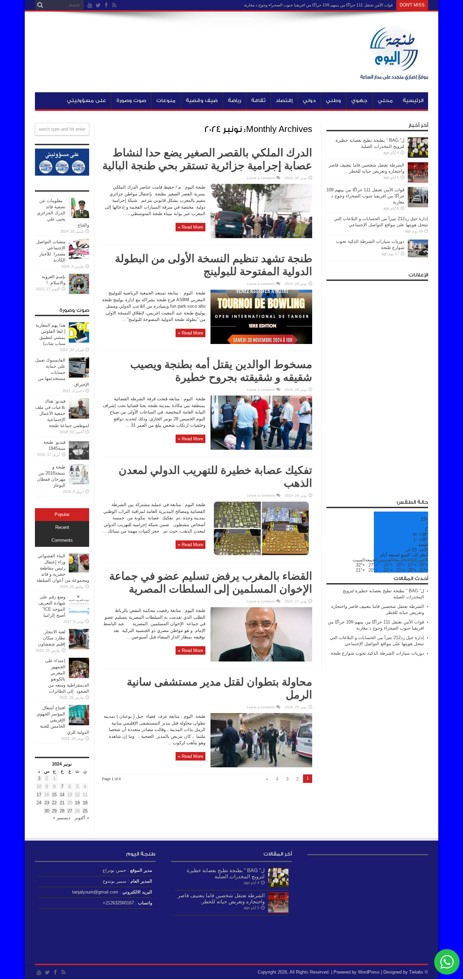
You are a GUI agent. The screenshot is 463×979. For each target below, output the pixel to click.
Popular (62, 514)
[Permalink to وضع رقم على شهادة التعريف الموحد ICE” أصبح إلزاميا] (79, 612)
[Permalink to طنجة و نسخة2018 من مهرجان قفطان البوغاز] (79, 482)
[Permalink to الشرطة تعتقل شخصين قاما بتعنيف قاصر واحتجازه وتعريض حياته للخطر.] (418, 181)
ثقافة (258, 100)
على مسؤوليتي (86, 100)
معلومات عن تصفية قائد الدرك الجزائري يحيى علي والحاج (63, 213)
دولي (309, 100)
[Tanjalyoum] (394, 75)
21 (62, 802)
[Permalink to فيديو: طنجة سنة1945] (79, 458)
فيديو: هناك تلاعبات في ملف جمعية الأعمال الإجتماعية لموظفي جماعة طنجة (62, 413)
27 (69, 810)
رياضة (234, 100)
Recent (62, 527)
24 (39, 802)
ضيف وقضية (202, 100)
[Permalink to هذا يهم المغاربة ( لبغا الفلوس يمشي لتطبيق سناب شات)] (79, 341)
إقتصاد (284, 100)
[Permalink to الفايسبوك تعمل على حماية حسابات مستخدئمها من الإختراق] (79, 376)
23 (46, 802)
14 (62, 794)
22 (54, 802)
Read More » (190, 227)
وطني (333, 100)
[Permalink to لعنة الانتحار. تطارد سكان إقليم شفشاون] (79, 647)
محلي (385, 100)
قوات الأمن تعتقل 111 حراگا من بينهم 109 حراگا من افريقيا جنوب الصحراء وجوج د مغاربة (318, 5)
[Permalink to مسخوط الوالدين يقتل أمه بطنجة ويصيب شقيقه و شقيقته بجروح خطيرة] (261, 448)
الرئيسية (413, 100)
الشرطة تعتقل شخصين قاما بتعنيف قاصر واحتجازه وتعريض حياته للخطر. (221, 898)
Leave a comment (261, 178)
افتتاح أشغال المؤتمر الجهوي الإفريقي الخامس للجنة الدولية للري (63, 720)
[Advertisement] (377, 386)
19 (77, 802)
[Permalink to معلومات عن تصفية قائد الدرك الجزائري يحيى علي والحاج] (79, 216)
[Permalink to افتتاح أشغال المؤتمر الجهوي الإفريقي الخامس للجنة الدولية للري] (79, 723)
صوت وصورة (131, 100)
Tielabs (416, 972)
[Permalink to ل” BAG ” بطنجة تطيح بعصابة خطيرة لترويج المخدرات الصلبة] (418, 156)
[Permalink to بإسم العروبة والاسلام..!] (79, 292)
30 (46, 810)
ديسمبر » (62, 817)
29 (54, 810)
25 (85, 810)
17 (39, 794)
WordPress (369, 972)
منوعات (166, 100)
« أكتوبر (82, 817)
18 (85, 802)
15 (54, 794)
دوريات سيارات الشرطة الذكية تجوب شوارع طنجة (377, 653)
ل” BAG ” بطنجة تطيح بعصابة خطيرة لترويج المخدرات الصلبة (226, 873)
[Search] (40, 5)
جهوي (359, 100)
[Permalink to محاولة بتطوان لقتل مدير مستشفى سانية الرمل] (261, 765)
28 (62, 810)
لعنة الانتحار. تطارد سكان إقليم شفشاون (51, 638)
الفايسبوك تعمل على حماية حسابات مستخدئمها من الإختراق (62, 372)
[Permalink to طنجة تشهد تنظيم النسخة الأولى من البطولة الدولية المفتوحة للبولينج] (261, 342)
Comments (62, 540)
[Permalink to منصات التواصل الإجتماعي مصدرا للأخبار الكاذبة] (79, 257)
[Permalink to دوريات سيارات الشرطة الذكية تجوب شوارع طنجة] (418, 257)
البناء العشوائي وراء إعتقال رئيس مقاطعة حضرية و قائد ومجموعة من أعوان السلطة (63, 568)
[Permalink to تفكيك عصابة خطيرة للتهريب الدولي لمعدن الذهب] (261, 554)
